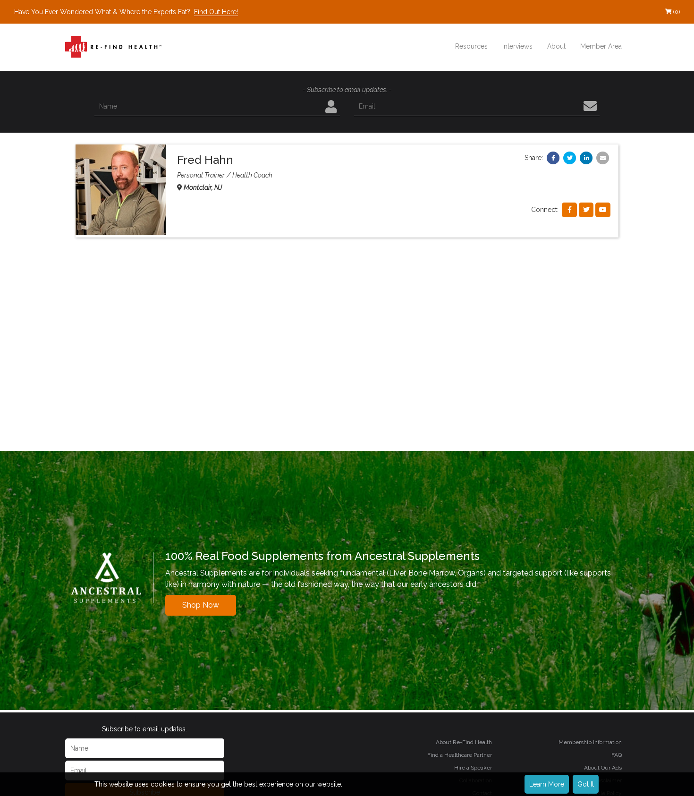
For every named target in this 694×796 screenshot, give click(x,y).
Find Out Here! (216, 12)
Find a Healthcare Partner (459, 755)
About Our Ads (603, 767)
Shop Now (200, 605)
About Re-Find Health (464, 742)
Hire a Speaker (473, 767)
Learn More (546, 784)
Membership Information (590, 742)
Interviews (517, 46)
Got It (585, 784)
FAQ (616, 755)
